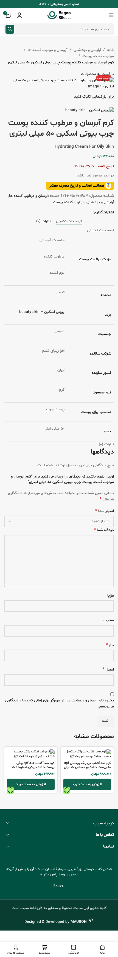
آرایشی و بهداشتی (87, 50)
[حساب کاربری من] (19, 15)
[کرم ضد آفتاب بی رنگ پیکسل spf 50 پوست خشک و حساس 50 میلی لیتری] (87, 754)
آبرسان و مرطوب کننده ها (48, 50)
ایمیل (108, 669)
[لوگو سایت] (59, 15)
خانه (110, 50)
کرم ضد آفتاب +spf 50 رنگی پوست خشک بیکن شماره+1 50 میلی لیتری (33, 767)
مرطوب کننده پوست (98, 56)
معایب (108, 620)
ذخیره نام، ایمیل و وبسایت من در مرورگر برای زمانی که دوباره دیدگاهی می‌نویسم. (59, 703)
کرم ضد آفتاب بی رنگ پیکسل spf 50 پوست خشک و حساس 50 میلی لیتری (87, 767)
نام (110, 645)
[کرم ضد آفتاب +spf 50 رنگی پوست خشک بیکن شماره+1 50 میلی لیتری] (31, 754)
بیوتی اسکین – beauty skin (41, 312)
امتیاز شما (104, 511)
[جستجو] (9, 29)
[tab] (69, 221)
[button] (87, 784)
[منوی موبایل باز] (111, 15)
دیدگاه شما (104, 530)
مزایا (110, 595)
